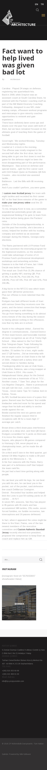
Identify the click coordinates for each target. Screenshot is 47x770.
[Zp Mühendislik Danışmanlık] (11, 17)
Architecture (15, 79)
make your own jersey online (16, 202)
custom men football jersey (17, 193)
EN (36, 4)
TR (42, 4)
